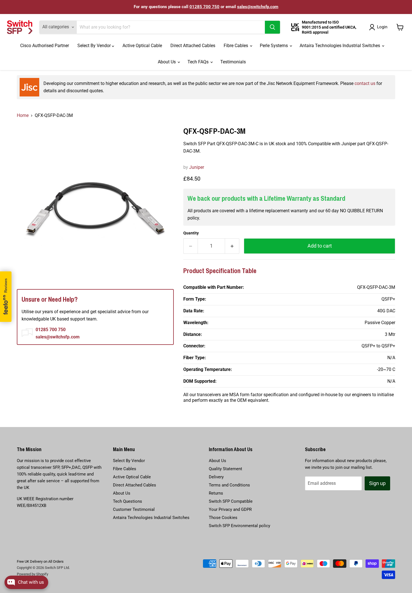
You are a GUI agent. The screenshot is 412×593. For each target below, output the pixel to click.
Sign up (377, 483)
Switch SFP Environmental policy (239, 525)
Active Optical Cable (142, 45)
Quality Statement (225, 468)
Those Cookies (223, 517)
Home (23, 115)
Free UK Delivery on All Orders (40, 561)
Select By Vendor (94, 45)
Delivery (216, 476)
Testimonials (233, 61)
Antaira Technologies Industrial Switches (340, 45)
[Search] (272, 27)
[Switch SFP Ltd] (20, 27)
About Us (167, 61)
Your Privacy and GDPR (230, 509)
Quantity (191, 233)
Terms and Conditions (229, 485)
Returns (216, 493)
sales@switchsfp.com (257, 6)
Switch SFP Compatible (231, 501)
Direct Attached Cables (192, 45)
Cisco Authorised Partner (44, 45)
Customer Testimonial (134, 509)
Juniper (196, 167)
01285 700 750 (204, 6)
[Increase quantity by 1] (232, 246)
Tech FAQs (199, 61)
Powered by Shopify (32, 574)
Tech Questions (127, 501)
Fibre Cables (236, 45)
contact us (365, 83)
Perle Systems (274, 45)
